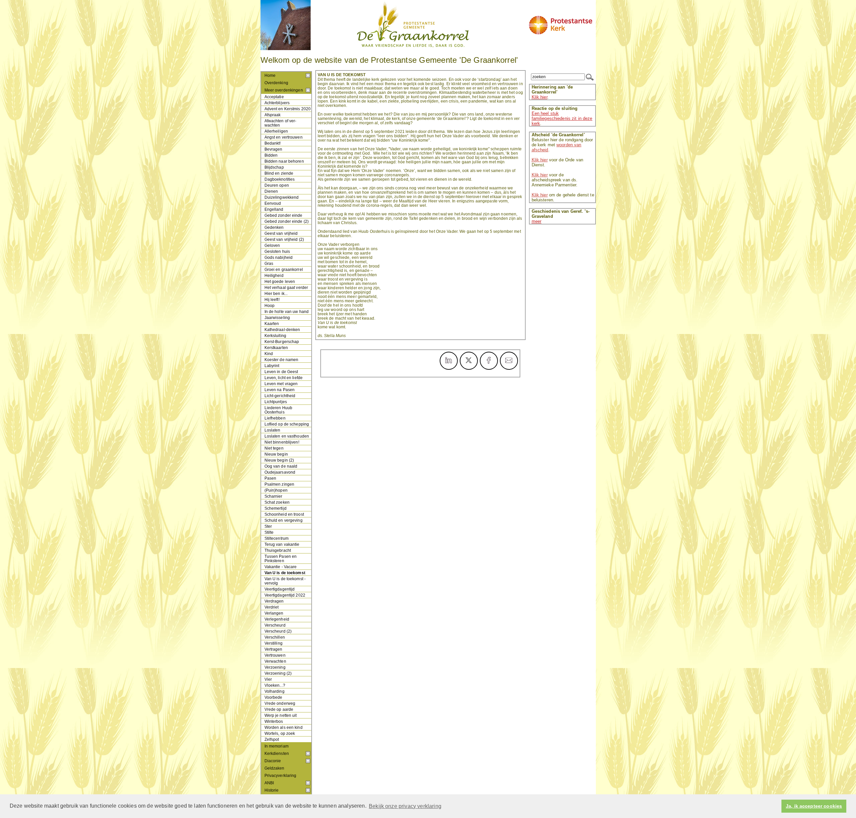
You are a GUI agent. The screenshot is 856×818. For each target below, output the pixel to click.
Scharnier (273, 496)
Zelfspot (271, 739)
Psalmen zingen (279, 484)
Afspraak (272, 115)
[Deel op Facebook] (489, 361)
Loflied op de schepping (286, 424)
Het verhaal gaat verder (286, 287)
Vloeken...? (274, 685)
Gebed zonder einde (283, 215)
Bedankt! (272, 143)
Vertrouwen (275, 655)
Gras (268, 263)
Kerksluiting (275, 335)
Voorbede (273, 697)
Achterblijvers (277, 103)
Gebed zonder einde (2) (286, 221)
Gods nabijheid (278, 257)
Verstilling (273, 643)
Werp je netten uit (280, 715)
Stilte (269, 532)
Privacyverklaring (280, 775)
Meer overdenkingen (283, 90)
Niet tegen (274, 448)
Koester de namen (281, 359)
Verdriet (271, 607)
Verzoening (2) (278, 673)
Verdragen (274, 601)
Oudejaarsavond (280, 472)
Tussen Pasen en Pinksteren (280, 558)
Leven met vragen (281, 383)
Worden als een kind (283, 727)
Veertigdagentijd (279, 589)
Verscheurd (275, 625)
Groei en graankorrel (283, 269)
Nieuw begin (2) (279, 460)
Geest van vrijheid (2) (284, 239)
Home (270, 75)
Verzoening (275, 667)
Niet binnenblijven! (281, 442)
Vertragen (273, 649)
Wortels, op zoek (279, 733)
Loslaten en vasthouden (286, 436)
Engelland (274, 209)
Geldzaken (274, 768)
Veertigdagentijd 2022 (284, 595)
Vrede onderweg (280, 703)
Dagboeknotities (279, 179)
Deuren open (276, 185)
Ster (268, 526)
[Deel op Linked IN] (449, 361)
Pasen (270, 478)
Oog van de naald (281, 466)
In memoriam (276, 746)
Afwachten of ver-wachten (280, 123)
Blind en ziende (279, 173)
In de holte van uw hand (286, 311)
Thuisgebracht (277, 550)
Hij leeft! (272, 299)
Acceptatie (274, 97)
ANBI (269, 783)
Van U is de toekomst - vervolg (285, 581)
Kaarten (271, 323)
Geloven (272, 245)
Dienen (271, 191)
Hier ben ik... (276, 293)
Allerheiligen (276, 131)
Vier (268, 679)
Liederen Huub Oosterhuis (278, 409)
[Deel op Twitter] (469, 361)
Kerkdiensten (276, 753)
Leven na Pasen (279, 389)
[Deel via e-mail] (509, 361)
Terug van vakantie (282, 544)
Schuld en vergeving (283, 520)
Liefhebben (275, 418)
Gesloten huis (277, 251)
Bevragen (273, 149)
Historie (271, 790)
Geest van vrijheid (281, 233)
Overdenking (276, 82)
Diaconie (272, 761)
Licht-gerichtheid (280, 395)
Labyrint (272, 365)
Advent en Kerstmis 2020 (287, 109)
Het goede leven (279, 281)
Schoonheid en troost (284, 514)
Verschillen (274, 637)
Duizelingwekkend (281, 197)
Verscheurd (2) (278, 631)
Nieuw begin (276, 454)
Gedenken (274, 227)
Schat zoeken (277, 502)
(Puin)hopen (276, 490)
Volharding (274, 691)
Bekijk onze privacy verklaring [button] (405, 806)
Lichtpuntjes (275, 401)
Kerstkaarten (276, 347)
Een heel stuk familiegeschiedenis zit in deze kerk (562, 118)
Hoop (269, 305)
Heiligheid (274, 275)
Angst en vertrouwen (283, 137)
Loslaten (272, 430)
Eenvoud (272, 203)
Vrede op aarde (279, 709)
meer (537, 221)
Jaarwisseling (277, 317)
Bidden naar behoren (284, 161)
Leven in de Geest (281, 371)
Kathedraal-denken (282, 329)
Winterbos (273, 721)
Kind (268, 353)
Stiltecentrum (276, 538)
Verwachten (275, 661)
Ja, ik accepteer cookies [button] (814, 806)
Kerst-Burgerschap (281, 341)
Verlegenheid (276, 619)
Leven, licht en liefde (283, 377)
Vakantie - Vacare (280, 566)
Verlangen (274, 613)
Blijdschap (274, 167)
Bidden (271, 155)
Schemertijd (275, 508)
